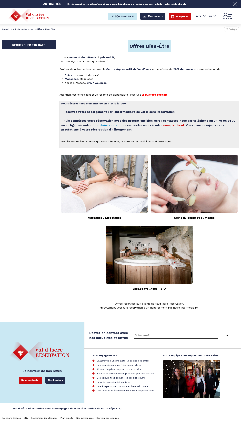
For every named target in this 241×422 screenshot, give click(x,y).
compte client (173, 125)
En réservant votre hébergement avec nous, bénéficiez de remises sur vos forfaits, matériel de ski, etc (126, 4)
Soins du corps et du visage (194, 217)
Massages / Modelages (104, 217)
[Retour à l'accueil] (28, 16)
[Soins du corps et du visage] (194, 184)
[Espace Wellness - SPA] (149, 255)
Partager (233, 29)
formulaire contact (106, 125)
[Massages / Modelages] (104, 184)
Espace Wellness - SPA (149, 288)
